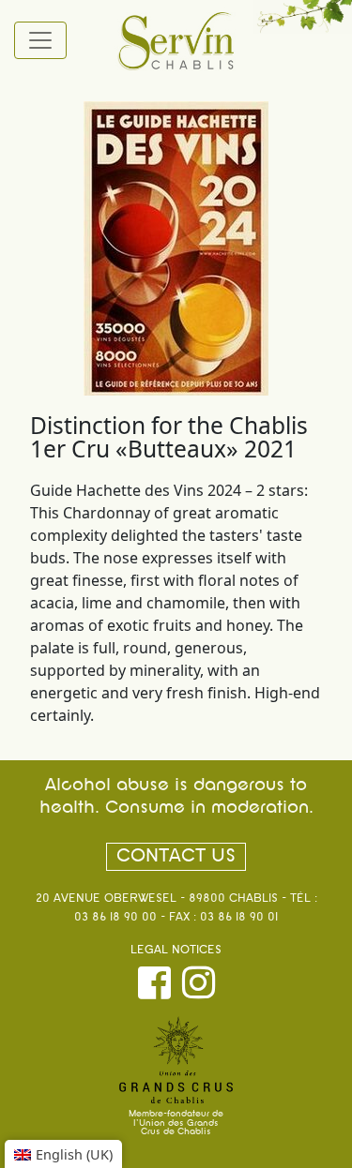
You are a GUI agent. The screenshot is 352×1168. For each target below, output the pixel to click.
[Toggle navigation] (40, 40)
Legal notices (176, 950)
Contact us (176, 856)
